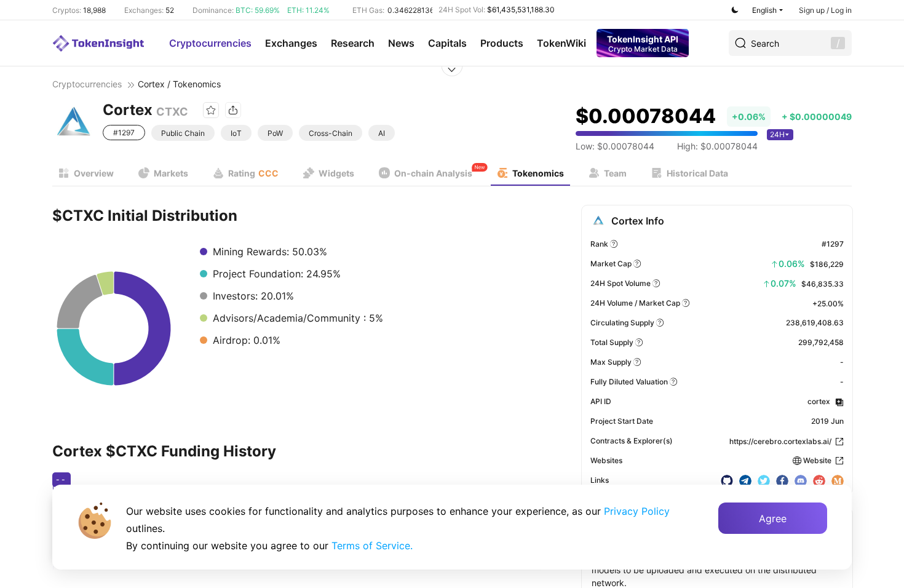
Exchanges (291, 43)
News (401, 43)
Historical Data (697, 173)
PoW (275, 133)
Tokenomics (538, 173)
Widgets (336, 173)
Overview (94, 173)
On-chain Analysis (433, 173)
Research (353, 43)
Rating (253, 173)
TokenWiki (561, 43)
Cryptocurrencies (210, 43)
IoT (236, 133)
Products (501, 43)
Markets (171, 173)
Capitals (447, 43)
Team (615, 173)
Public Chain (183, 133)
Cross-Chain (330, 133)
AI (381, 133)
